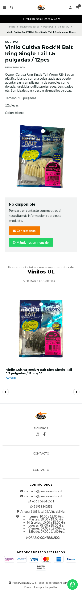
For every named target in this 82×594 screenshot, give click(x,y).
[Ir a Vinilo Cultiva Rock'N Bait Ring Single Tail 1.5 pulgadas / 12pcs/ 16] (41, 328)
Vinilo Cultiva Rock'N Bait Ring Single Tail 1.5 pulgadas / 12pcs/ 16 (39, 371)
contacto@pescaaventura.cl (43, 491)
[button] (6, 392)
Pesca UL (48, 26)
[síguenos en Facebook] (44, 434)
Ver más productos (39, 281)
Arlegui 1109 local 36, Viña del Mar (43, 511)
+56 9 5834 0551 (43, 501)
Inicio (12, 26)
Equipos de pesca (29, 26)
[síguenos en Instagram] (37, 434)
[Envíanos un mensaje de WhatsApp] (72, 584)
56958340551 (43, 506)
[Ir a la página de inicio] (41, 7)
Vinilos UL (63, 26)
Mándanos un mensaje (32, 242)
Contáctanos (26, 231)
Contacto (41, 453)
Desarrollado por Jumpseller (40, 587)
